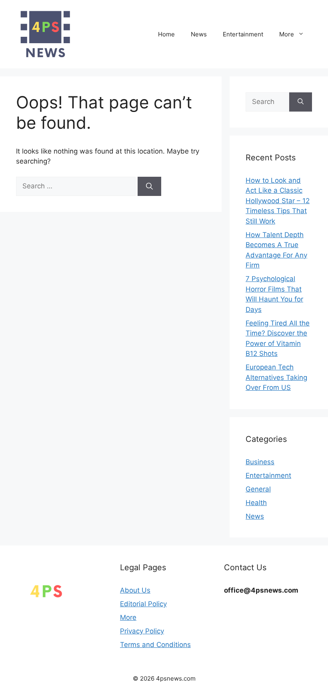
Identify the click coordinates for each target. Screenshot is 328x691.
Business (260, 462)
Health (256, 503)
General (258, 489)
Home (166, 34)
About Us (135, 590)
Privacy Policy (142, 631)
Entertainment (243, 34)
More (286, 34)
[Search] (149, 186)
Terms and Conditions (155, 645)
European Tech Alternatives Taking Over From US (276, 377)
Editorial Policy (143, 604)
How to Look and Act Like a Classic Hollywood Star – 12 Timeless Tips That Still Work (278, 200)
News (199, 34)
